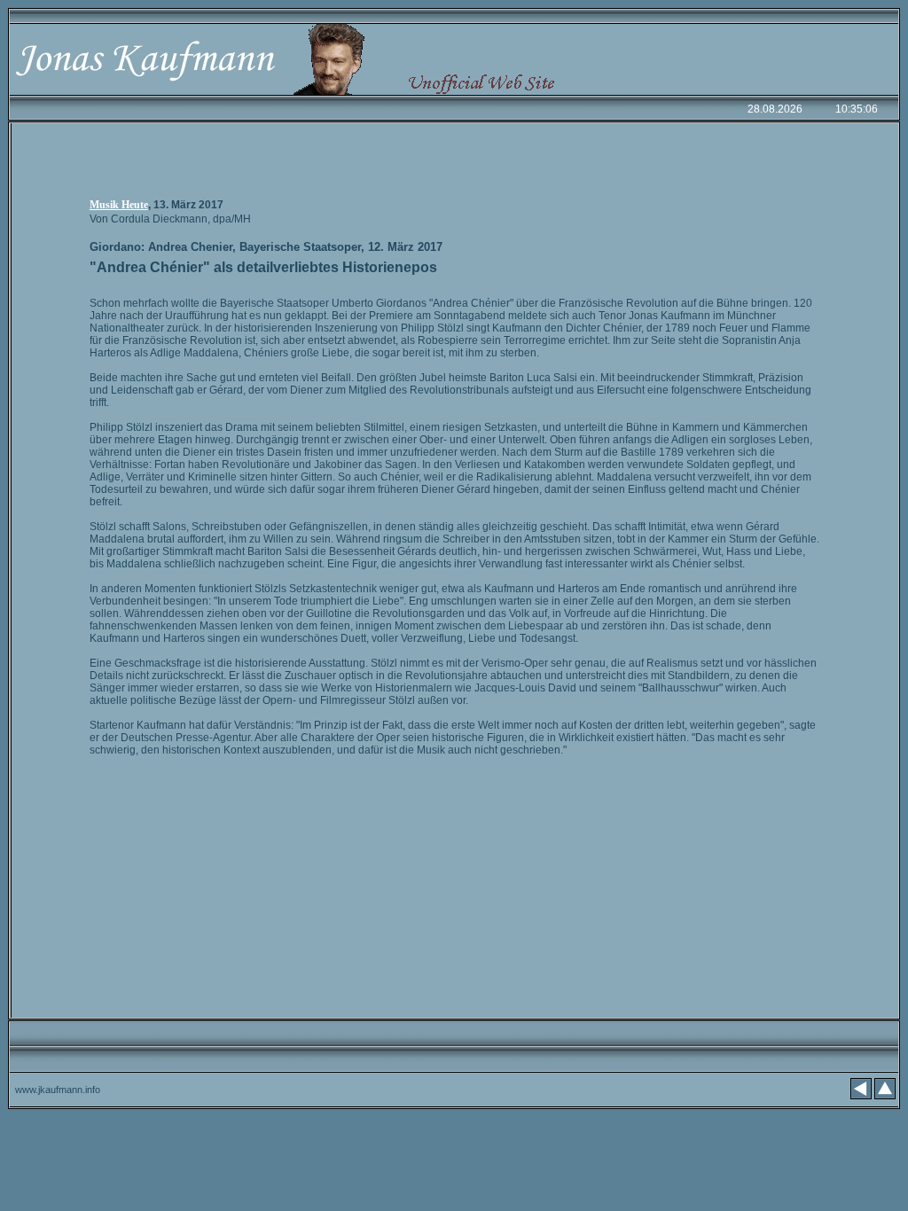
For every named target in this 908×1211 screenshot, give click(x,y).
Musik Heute (119, 205)
